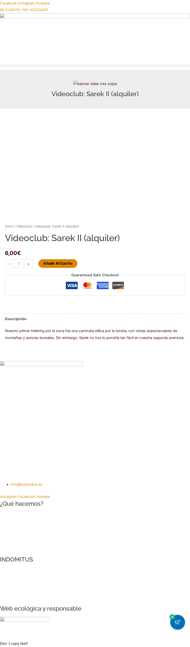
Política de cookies (15, 597)
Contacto (8, 577)
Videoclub (24, 226)
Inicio (9, 226)
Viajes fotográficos (15, 515)
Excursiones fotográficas (21, 521)
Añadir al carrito (57, 263)
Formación (9, 528)
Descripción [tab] (15, 319)
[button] (95, 65)
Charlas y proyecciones (20, 535)
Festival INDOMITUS (17, 542)
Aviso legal (9, 584)
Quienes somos (13, 571)
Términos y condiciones (20, 591)
